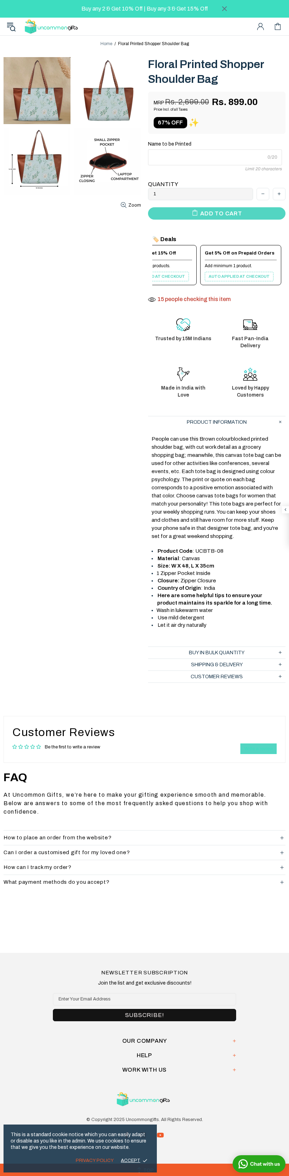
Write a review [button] (258, 748)
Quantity (163, 184)
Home (106, 43)
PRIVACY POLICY (95, 1160)
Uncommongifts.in (52, 26)
